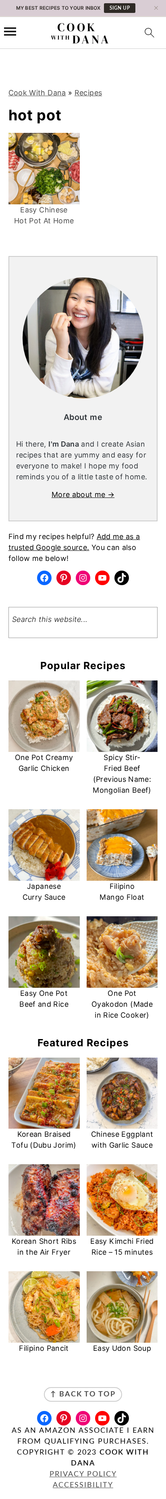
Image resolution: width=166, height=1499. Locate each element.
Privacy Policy (83, 1474)
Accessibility (83, 1485)
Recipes (88, 92)
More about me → (83, 494)
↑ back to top (83, 1394)
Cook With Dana (37, 92)
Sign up (120, 8)
